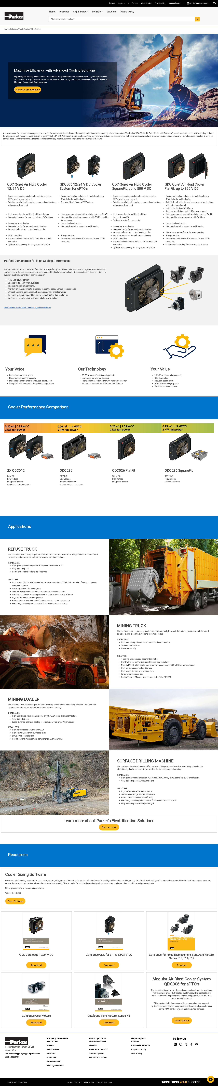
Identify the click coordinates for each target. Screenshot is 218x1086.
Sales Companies (96, 1053)
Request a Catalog (138, 1049)
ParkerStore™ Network (98, 1049)
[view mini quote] (214, 3)
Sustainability (160, 3)
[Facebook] (191, 1044)
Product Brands (53, 1062)
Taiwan (112, 3)
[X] (186, 1044)
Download (36, 965)
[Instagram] (181, 1044)
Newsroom (51, 1058)
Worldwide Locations (98, 1058)
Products (64, 11)
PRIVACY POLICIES (89, 1082)
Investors (51, 1053)
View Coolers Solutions (28, 89)
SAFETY (78, 1082)
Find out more (109, 827)
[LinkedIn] (175, 1044)
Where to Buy (127, 11)
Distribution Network (97, 1041)
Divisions (93, 1045)
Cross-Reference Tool (140, 1045)
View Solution (182, 1020)
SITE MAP (70, 1082)
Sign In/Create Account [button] (198, 3)
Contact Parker (175, 3)
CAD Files (135, 1041)
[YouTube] (197, 1044)
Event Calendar (53, 1049)
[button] (122, 3)
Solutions (111, 11)
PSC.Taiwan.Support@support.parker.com (22, 1054)
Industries (97, 11)
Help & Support (80, 11)
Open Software (15, 901)
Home (52, 11)
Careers (135, 3)
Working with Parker (55, 1066)
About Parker (146, 3)
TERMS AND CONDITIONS (104, 1082)
